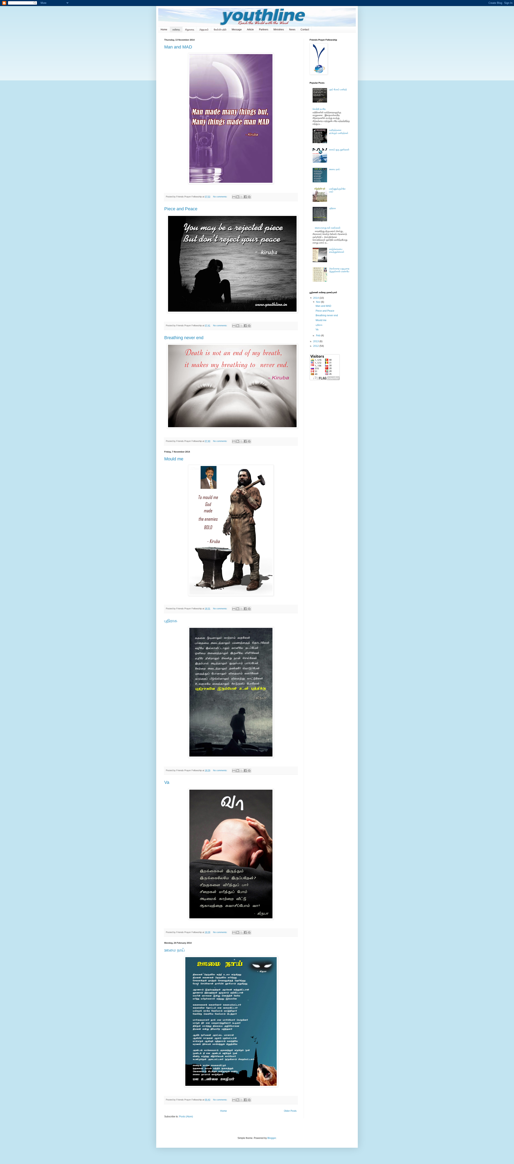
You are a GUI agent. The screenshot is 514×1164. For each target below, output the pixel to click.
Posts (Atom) (186, 1116)
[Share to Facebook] (245, 197)
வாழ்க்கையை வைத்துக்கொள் (336, 250)
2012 (316, 346)
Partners (263, 29)
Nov (318, 302)
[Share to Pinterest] (249, 197)
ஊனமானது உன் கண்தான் (328, 227)
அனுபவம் (204, 29)
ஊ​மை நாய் (174, 950)
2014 (316, 298)
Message (237, 29)
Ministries (278, 29)
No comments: (220, 196)
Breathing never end (183, 337)
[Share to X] (242, 197)
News (292, 29)
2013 (316, 341)
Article (250, 29)
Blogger (271, 1138)
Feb (318, 335)
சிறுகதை (189, 29)
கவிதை (176, 29)
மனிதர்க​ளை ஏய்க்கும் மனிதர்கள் (338, 131)
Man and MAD (178, 46)
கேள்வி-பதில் (220, 29)
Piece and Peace (180, 208)
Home (164, 29)
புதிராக (170, 620)
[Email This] (234, 197)
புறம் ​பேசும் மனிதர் (338, 89)
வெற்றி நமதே (319, 109)
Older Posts (290, 1111)
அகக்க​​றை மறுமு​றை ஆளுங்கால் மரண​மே (339, 270)
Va (166, 782)
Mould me (173, 458)
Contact (305, 29)
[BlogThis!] (238, 197)
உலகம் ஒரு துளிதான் (339, 149)
